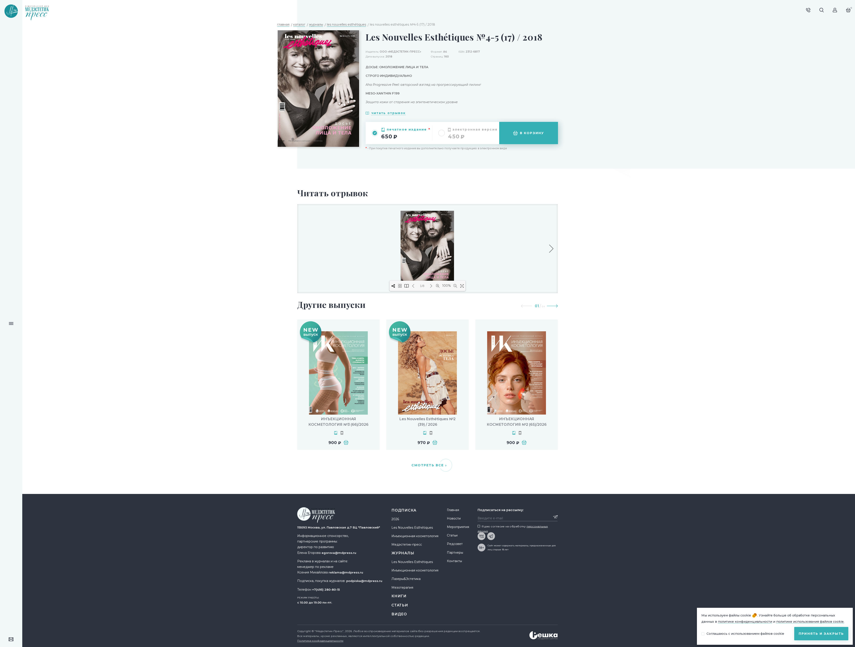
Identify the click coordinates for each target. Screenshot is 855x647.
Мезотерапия (402, 588)
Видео (399, 614)
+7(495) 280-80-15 (326, 589)
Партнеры (455, 553)
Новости (454, 518)
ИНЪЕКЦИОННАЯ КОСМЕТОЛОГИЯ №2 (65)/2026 (517, 422)
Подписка (403, 510)
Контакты (454, 561)
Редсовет (455, 544)
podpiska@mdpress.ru (364, 581)
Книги (399, 596)
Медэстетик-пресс (406, 545)
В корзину (532, 133)
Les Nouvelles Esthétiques (412, 528)
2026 (395, 519)
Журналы (402, 553)
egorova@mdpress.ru (339, 553)
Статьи (399, 605)
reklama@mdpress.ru (346, 572)
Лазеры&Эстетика (406, 579)
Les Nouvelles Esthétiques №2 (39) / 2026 (427, 422)
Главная (453, 510)
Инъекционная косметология (414, 536)
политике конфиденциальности (745, 622)
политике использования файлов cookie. (810, 622)
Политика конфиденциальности (320, 640)
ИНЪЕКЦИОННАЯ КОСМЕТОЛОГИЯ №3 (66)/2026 (338, 422)
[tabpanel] (338, 384)
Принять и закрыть (821, 634)
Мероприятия (458, 527)
